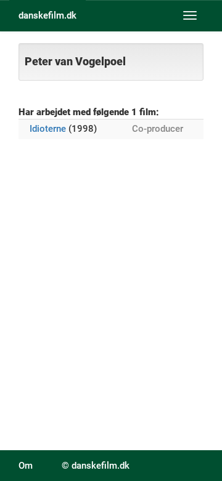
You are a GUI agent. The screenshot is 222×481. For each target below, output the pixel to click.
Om (25, 465)
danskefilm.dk (47, 15)
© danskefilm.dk (96, 465)
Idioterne (48, 128)
